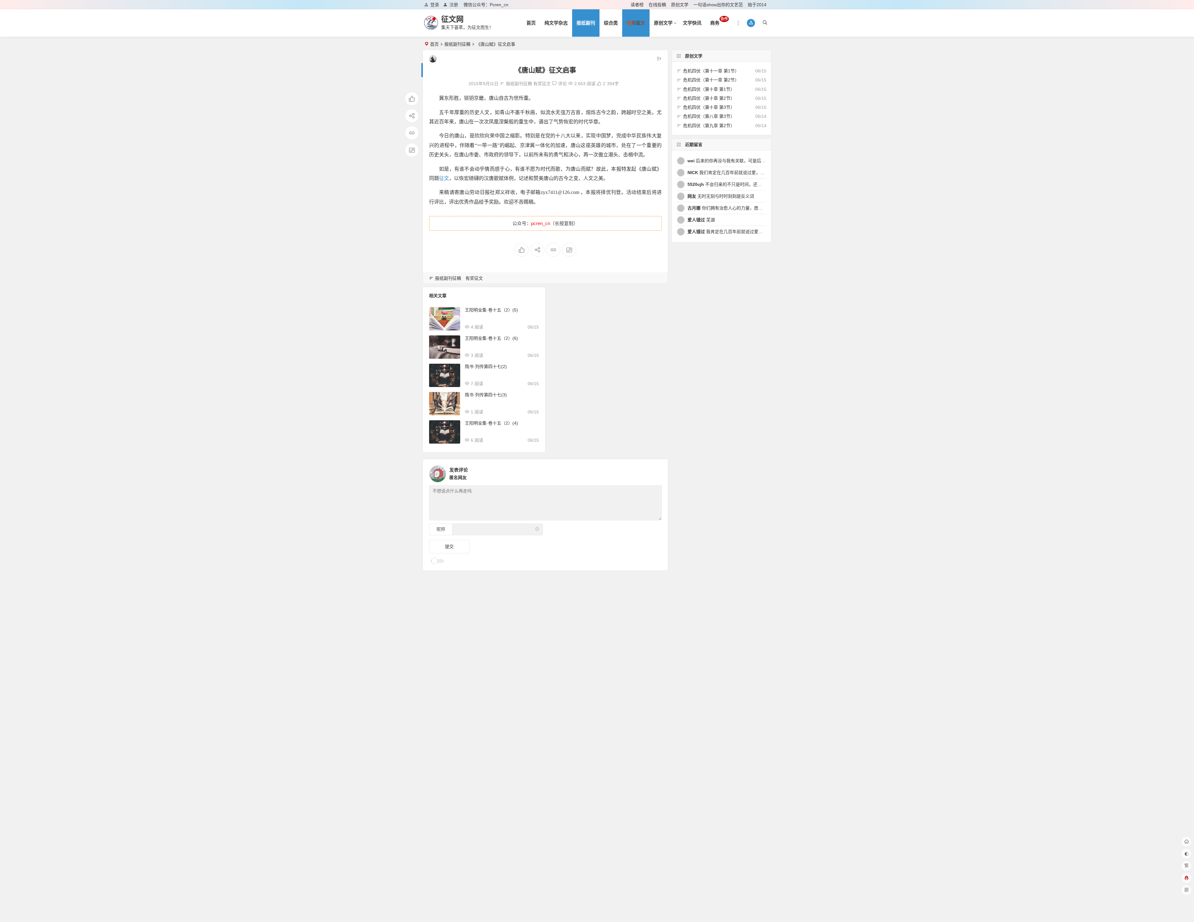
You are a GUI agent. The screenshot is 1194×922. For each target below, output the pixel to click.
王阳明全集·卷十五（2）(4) (491, 423)
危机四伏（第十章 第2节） (709, 98)
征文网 (452, 19)
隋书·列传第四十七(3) (486, 394)
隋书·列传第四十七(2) (486, 366)
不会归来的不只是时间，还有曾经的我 (733, 184)
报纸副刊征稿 (457, 44)
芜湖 (701, 219)
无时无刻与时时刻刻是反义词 (720, 196)
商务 (719, 21)
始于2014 (757, 4)
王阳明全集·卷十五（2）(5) (491, 309)
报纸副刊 (585, 22)
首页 (531, 22)
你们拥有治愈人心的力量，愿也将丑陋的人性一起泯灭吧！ (751, 207)
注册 (453, 4)
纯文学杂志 (556, 22)
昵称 (441, 529)
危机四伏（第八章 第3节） (709, 116)
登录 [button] (434, 4)
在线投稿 (657, 4)
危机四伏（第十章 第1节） (709, 89)
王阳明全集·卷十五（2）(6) (491, 338)
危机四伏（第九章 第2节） (709, 125)
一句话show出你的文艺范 (718, 4)
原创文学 (679, 4)
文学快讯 (692, 22)
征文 (444, 178)
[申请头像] (655, 472)
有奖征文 (542, 83)
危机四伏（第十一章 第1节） (711, 70)
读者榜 (637, 4)
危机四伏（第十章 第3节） (709, 107)
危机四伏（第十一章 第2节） (711, 79)
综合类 (611, 22)
